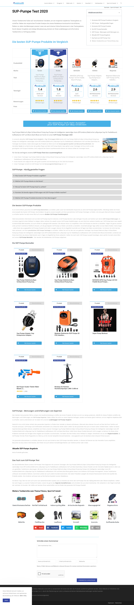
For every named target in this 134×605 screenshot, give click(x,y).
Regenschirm (112, 505)
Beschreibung (36, 250)
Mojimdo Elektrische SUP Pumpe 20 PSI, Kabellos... (67, 334)
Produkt (21, 250)
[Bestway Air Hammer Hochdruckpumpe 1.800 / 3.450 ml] (67, 373)
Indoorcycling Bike (58, 505)
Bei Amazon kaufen (41, 111)
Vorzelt (76, 522)
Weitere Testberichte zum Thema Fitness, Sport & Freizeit (106, 41)
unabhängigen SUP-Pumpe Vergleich (60, 420)
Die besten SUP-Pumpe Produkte (101, 26)
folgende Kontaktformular (63, 483)
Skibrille (21, 522)
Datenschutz (118, 603)
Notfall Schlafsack (39, 505)
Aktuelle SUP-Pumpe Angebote (101, 35)
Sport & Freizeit (114, 7)
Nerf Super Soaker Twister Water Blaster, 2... (28, 387)
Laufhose (58, 522)
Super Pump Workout (100, 333)
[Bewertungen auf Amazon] (39, 101)
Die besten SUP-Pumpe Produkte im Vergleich (105, 20)
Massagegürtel (94, 505)
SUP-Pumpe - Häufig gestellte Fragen (102, 23)
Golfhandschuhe (112, 522)
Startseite (106, 7)
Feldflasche (39, 522)
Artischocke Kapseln (76, 505)
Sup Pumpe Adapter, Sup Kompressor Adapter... (25, 334)
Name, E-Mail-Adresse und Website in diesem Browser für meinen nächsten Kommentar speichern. (67, 566)
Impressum (111, 603)
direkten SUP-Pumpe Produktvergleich (56, 214)
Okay (6, 600)
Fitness (122, 7)
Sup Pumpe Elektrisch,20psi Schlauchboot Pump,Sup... (26, 281)
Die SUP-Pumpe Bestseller (99, 29)
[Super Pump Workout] (105, 320)
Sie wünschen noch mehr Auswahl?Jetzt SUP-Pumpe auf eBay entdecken (67, 124)
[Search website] (121, 3)
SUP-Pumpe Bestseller (26, 237)
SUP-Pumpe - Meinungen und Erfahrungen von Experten (106, 32)
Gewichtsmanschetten (21, 505)
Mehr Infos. (23, 595)
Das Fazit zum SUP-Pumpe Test (101, 38)
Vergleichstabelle (112, 433)
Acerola (94, 522)
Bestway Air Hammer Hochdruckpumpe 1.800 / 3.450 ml (66, 387)
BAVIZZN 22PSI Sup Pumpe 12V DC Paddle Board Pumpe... (105, 281)
